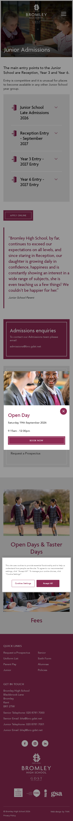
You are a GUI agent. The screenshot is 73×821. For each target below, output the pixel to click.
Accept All (48, 583)
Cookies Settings (23, 583)
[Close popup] (63, 411)
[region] (36, 574)
